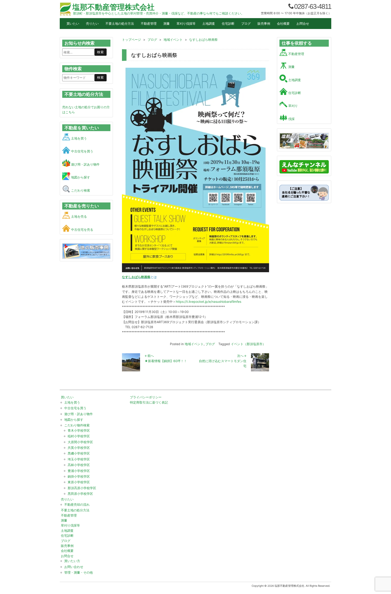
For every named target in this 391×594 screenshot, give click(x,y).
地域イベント (194, 344)
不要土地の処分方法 (119, 23)
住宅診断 (228, 23)
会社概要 (283, 23)
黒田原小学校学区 (80, 493)
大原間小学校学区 (80, 442)
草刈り (292, 106)
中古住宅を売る (81, 229)
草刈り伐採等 (186, 23)
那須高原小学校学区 (82, 488)
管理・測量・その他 (78, 572)
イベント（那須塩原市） (248, 344)
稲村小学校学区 (79, 436)
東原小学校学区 (79, 482)
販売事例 (263, 23)
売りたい (92, 23)
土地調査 (208, 23)
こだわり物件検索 (77, 425)
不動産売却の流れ (77, 504)
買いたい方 (72, 561)
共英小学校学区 (79, 448)
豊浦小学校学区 (79, 471)
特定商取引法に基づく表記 (149, 402)
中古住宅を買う (81, 151)
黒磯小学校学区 (79, 453)
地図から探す (80, 177)
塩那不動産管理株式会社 (113, 7)
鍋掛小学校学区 (79, 476)
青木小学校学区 (79, 430)
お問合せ (302, 23)
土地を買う (78, 138)
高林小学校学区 (79, 465)
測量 (166, 23)
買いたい (73, 23)
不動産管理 (149, 23)
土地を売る (78, 216)
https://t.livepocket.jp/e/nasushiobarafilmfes (208, 301)
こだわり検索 (80, 190)
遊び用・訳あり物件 (85, 164)
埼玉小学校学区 (79, 459)
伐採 (291, 119)
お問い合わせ (73, 567)
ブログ (246, 23)
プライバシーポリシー (146, 397)
